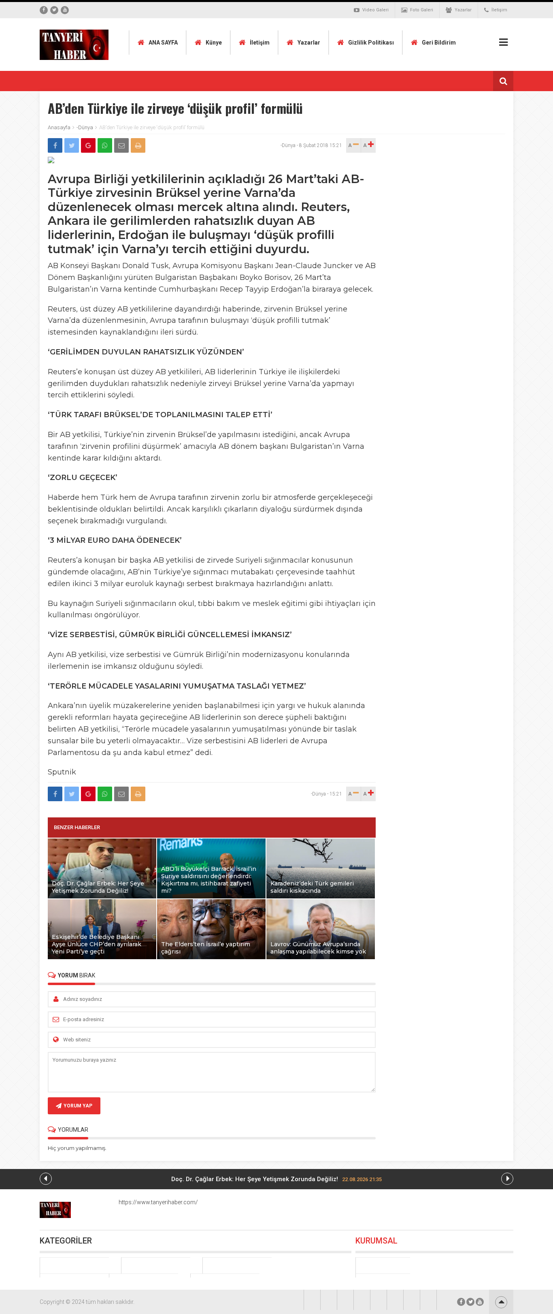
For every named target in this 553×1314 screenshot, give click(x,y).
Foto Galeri (421, 10)
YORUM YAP (78, 1106)
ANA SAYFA (163, 42)
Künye (214, 42)
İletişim (499, 10)
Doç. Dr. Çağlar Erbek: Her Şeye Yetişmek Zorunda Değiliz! (276, 1179)
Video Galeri (375, 10)
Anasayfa (59, 127)
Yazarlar (463, 10)
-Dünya (85, 127)
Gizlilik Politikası (371, 42)
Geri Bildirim (439, 42)
